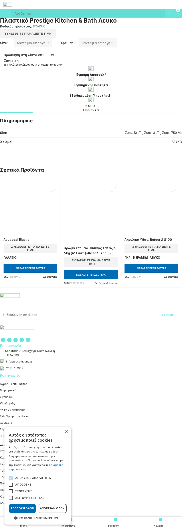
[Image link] (17, 330)
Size (3, 43)
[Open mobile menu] (5, 13)
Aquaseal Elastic (17, 239)
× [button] (66, 431)
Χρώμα (66, 43)
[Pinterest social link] (15, 340)
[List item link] (91, 361)
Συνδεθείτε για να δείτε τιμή (27, 33)
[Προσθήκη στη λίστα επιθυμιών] (51, 187)
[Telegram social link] (28, 340)
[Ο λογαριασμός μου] (177, 4)
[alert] (37, 476)
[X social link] (9, 340)
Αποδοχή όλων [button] (22, 508)
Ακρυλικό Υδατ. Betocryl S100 (148, 239)
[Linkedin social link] (22, 340)
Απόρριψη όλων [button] (52, 508)
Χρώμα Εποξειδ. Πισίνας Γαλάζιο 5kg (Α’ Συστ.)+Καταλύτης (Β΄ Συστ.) (90, 253)
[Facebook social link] (3, 340)
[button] (38, 518)
